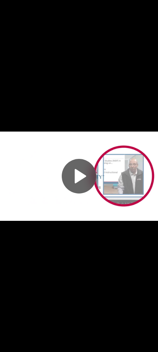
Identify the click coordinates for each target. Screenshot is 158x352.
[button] (79, 176)
